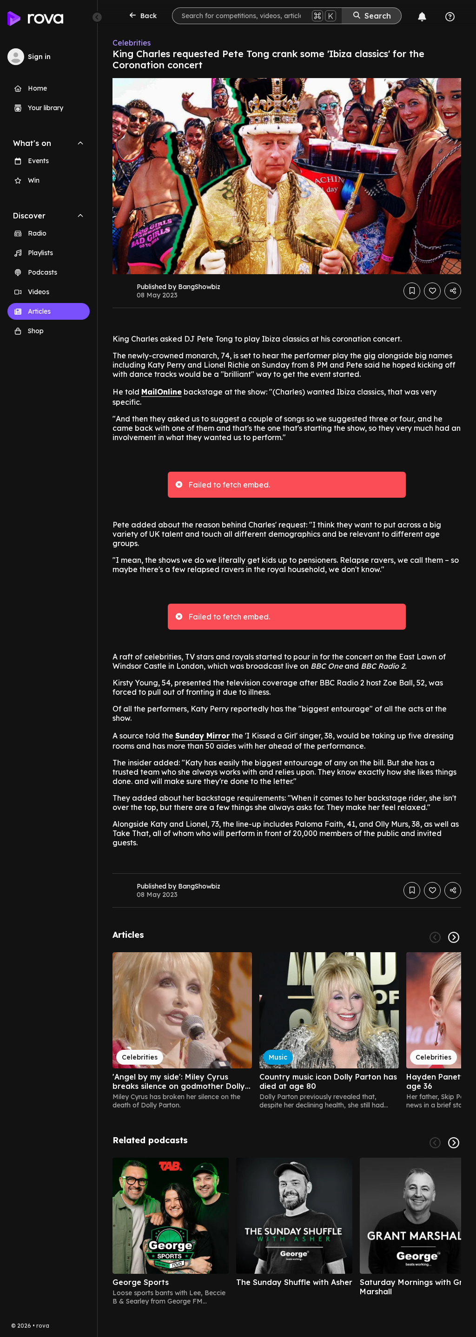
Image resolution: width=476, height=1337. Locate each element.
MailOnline (161, 391)
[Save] (411, 291)
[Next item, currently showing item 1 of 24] (453, 937)
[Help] (450, 17)
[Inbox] (422, 17)
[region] (286, 1030)
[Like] (432, 291)
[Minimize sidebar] (97, 17)
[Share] (452, 291)
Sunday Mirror (202, 735)
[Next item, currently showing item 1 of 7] (453, 1142)
